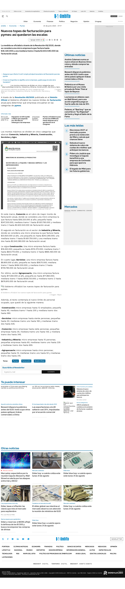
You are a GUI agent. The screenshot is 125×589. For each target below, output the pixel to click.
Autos (92, 550)
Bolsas (73, 210)
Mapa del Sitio (29, 554)
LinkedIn (18, 539)
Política (62, 21)
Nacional (18, 550)
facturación (55, 100)
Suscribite (51, 372)
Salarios (92, 11)
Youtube (23, 539)
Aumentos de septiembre (32, 11)
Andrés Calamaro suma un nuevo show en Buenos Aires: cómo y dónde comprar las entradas (78, 63)
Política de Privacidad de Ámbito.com (55, 554)
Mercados (89, 547)
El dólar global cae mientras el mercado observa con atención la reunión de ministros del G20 (46, 509)
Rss (17, 554)
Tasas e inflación (63, 11)
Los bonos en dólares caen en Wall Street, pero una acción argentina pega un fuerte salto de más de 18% (77, 100)
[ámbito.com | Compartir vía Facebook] (49, 40)
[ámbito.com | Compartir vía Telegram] (57, 40)
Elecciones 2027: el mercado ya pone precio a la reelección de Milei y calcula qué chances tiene (79, 135)
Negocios (74, 21)
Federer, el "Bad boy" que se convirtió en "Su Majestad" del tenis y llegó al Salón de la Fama (78, 113)
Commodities (81, 210)
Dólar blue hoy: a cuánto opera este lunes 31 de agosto (77, 474)
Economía (37, 21)
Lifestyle (6, 550)
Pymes (22, 26)
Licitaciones (7, 557)
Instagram (12, 539)
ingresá (120, 16)
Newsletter (120, 21)
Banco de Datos (74, 547)
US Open (74, 11)
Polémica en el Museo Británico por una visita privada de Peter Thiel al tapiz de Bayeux (76, 88)
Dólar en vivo (17, 11)
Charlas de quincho (49, 11)
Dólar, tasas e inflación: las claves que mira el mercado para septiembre (13, 509)
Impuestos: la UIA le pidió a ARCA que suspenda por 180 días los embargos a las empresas (21, 119)
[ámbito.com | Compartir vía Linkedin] (54, 40)
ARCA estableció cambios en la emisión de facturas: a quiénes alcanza (85, 408)
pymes (18, 105)
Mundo (29, 550)
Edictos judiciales (98, 554)
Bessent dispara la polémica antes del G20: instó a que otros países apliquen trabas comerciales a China (78, 75)
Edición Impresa (56, 550)
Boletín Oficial (39, 361)
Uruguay (98, 21)
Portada (6, 547)
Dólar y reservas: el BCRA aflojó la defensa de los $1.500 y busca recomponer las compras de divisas (15, 526)
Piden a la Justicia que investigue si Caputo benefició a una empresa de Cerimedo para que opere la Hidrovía (80, 159)
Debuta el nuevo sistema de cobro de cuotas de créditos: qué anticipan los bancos (80, 146)
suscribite (114, 16)
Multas (113, 554)
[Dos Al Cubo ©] (113, 573)
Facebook (7, 539)
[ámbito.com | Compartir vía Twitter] (52, 40)
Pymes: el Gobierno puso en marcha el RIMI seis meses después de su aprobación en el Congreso (52, 120)
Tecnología (7, 554)
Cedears (89, 210)
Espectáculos (105, 550)
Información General (76, 550)
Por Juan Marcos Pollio (8, 515)
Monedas (67, 210)
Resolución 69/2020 (24, 97)
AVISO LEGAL (81, 554)
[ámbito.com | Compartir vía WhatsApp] (47, 40)
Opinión (86, 21)
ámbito (3, 26)
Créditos (100, 11)
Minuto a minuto (8, 470)
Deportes (40, 550)
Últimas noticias (20, 547)
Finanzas (50, 21)
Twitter (3, 539)
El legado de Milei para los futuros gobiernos (80, 169)
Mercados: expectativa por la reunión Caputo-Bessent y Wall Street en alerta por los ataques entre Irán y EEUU (15, 477)
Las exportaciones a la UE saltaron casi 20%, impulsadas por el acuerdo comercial (46, 409)
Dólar (26, 21)
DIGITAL (41, 564)
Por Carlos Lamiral (81, 400)
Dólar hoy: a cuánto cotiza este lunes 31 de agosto (46, 474)
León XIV (83, 11)
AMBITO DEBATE (81, 564)
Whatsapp (28, 539)
